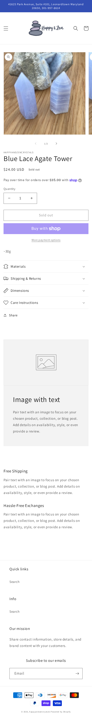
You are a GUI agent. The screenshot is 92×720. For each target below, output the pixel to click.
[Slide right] (56, 143)
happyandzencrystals (39, 711)
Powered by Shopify (61, 711)
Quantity (9, 189)
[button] (6, 28)
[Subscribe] (77, 673)
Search (14, 582)
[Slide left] (35, 143)
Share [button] (13, 315)
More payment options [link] (46, 240)
